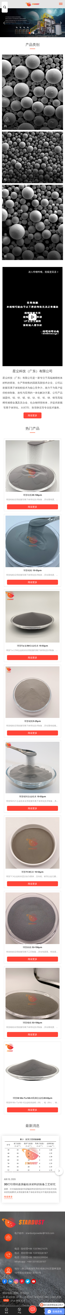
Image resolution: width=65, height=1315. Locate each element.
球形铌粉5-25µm (32, 721)
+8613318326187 (36, 1261)
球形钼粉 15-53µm (33, 570)
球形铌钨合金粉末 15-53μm (32, 796)
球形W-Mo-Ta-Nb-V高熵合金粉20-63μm (32, 1097)
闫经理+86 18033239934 (34, 1257)
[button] (29, 33)
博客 (16, 1293)
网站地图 (7, 1293)
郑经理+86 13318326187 (34, 1252)
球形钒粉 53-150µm (32, 947)
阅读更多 (32, 415)
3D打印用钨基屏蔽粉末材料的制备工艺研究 (30, 1184)
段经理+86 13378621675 (34, 1248)
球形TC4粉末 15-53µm (33, 871)
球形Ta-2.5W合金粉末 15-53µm (32, 645)
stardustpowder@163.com (40, 1233)
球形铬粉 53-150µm (32, 1022)
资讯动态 (24, 1293)
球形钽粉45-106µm (32, 494)
